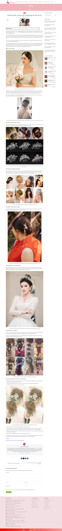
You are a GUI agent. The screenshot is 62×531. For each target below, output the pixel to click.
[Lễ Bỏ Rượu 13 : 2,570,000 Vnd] (46, 58)
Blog (32, 9)
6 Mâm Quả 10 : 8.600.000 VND (50, 63)
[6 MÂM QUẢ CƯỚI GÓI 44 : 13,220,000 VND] (46, 76)
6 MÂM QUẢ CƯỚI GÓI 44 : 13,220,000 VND (51, 76)
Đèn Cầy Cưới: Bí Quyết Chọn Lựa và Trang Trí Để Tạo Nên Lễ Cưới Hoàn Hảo (50, 29)
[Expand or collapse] (38, 28)
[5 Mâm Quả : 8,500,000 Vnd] (46, 85)
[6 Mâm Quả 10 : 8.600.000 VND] (46, 63)
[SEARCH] (55, 15)
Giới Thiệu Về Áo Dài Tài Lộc (48, 500)
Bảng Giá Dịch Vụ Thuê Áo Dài (36, 500)
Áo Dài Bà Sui (46, 504)
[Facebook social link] (21, 458)
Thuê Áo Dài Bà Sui (34, 504)
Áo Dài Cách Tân (34, 501)
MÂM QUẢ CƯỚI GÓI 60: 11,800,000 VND (52, 80)
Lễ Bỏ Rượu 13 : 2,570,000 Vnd (52, 58)
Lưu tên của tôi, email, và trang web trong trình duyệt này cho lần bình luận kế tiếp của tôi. (21, 489)
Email (26, 482)
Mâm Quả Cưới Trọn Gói (35, 507)
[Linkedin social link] (27, 458)
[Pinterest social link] (25, 458)
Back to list (24, 463)
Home (30, 9)
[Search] (56, 2)
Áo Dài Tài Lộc (16, 32)
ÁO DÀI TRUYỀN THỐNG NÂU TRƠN (52, 72)
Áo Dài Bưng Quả (47, 501)
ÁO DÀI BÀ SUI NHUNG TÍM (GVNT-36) (52, 67)
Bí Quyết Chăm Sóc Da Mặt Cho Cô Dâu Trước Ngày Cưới (15, 440)
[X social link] (23, 458)
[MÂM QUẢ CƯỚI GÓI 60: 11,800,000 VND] (46, 81)
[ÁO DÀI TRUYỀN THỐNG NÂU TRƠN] (46, 72)
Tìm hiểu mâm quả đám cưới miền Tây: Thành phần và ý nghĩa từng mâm (50, 51)
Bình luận (7, 472)
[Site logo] (10, 1)
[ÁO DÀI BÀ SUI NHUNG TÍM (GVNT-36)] (46, 67)
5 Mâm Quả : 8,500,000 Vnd (51, 85)
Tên (7, 482)
